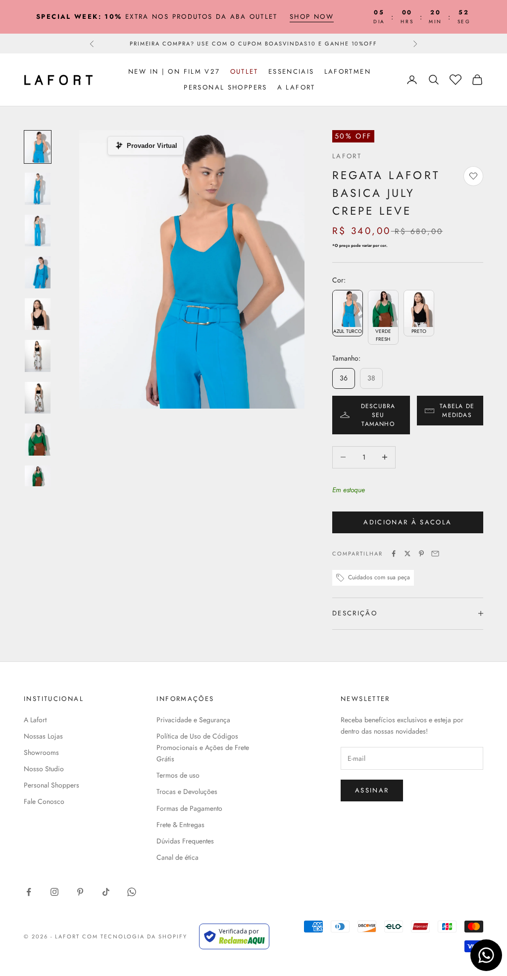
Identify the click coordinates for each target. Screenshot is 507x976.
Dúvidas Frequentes (185, 841)
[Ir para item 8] (37, 439)
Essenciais (291, 71)
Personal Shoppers (225, 87)
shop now (312, 16)
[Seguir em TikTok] (106, 892)
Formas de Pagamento (189, 808)
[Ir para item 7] (37, 398)
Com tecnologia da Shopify (135, 936)
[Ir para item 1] (37, 147)
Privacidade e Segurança (193, 720)
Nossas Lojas (43, 736)
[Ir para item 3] (37, 231)
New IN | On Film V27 (174, 71)
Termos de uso (178, 775)
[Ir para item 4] (37, 272)
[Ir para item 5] (37, 314)
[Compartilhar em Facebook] (394, 554)
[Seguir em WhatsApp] (132, 892)
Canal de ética (177, 857)
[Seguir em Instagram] (54, 892)
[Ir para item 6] (37, 356)
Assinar (372, 790)
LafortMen (347, 71)
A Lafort (296, 87)
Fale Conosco (44, 801)
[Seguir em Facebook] (29, 892)
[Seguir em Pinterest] (80, 892)
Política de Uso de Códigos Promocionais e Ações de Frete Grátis (202, 747)
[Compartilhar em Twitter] (407, 554)
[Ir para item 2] (37, 189)
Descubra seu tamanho (378, 415)
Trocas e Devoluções (186, 791)
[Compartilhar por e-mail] (435, 554)
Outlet (244, 71)
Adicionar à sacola (407, 522)
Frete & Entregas (180, 825)
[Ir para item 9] (37, 482)
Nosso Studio (44, 769)
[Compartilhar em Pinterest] (421, 554)
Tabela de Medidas (457, 410)
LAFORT (346, 156)
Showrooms (41, 752)
